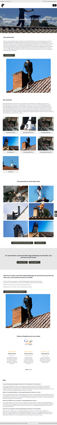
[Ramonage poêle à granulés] (46, 143)
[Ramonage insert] (11, 143)
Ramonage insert (10, 152)
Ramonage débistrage (45, 132)
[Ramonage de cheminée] (28, 124)
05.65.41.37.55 (8, 1)
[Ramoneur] (11, 163)
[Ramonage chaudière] (11, 124)
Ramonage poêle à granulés (46, 152)
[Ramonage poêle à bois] (28, 143)
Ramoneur (10, 171)
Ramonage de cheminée (28, 132)
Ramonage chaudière (10, 132)
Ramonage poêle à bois (28, 152)
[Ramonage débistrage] (46, 124)
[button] (25, 369)
